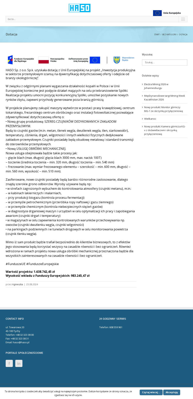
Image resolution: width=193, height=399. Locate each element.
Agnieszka (17, 284)
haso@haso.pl (21, 342)
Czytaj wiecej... (151, 392)
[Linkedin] (18, 363)
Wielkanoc (150, 118)
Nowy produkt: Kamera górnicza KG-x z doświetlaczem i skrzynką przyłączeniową (164, 130)
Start (157, 34)
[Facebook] (9, 363)
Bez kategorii (169, 34)
